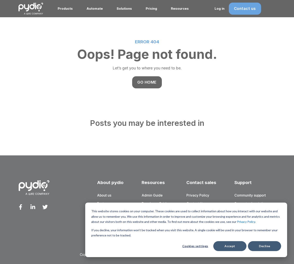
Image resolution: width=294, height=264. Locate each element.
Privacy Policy (246, 221)
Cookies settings (195, 246)
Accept (229, 246)
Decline (264, 246)
